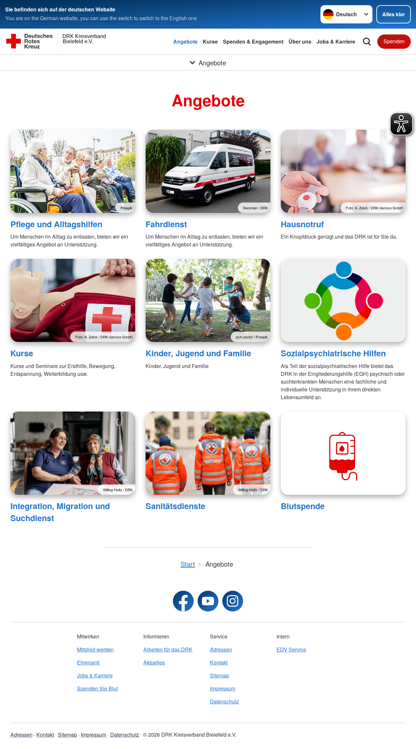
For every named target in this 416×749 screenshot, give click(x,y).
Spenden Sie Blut (97, 688)
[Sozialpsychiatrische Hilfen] (343, 300)
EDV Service (291, 649)
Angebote (185, 41)
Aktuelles (154, 662)
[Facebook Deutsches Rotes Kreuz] (183, 601)
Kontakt (219, 662)
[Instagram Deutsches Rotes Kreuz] (232, 601)
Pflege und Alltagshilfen (56, 224)
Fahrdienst (166, 224)
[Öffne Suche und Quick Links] (367, 41)
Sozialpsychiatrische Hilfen (333, 353)
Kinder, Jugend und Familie (198, 353)
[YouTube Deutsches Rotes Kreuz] (208, 601)
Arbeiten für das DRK (167, 649)
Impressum (222, 688)
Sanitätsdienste (175, 506)
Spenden (394, 41)
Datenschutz (224, 701)
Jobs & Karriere (336, 41)
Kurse (210, 41)
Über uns (300, 41)
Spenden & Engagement (253, 41)
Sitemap (219, 675)
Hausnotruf (302, 224)
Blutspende (303, 506)
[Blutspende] (343, 453)
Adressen (221, 649)
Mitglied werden (95, 649)
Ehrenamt (88, 662)
